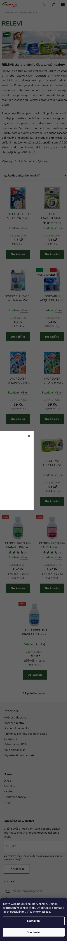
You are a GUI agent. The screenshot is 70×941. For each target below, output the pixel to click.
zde (48, 912)
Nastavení (33, 921)
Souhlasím (34, 932)
